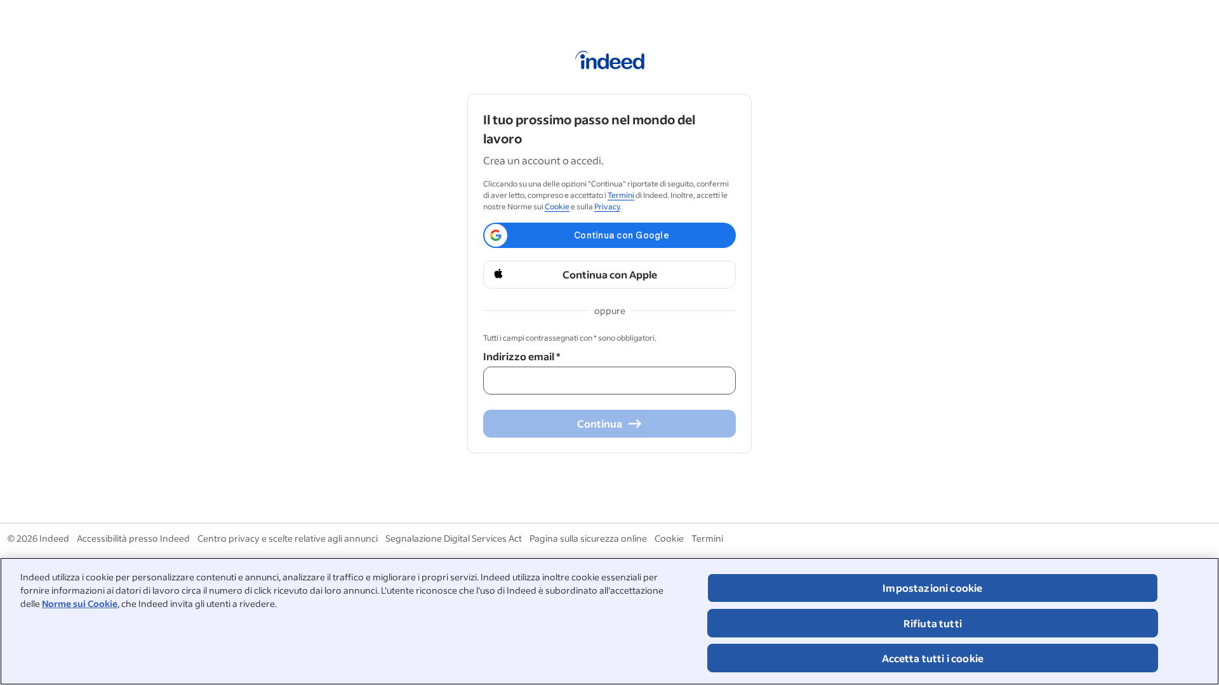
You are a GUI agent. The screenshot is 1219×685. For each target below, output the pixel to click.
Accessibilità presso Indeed (133, 538)
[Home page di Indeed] (610, 62)
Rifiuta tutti (932, 623)
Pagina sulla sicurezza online (588, 538)
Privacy (607, 206)
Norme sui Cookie (79, 603)
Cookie (557, 206)
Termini (621, 195)
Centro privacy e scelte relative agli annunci (287, 538)
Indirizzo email (521, 356)
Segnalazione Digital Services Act (453, 538)
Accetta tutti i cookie (933, 658)
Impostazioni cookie (932, 587)
